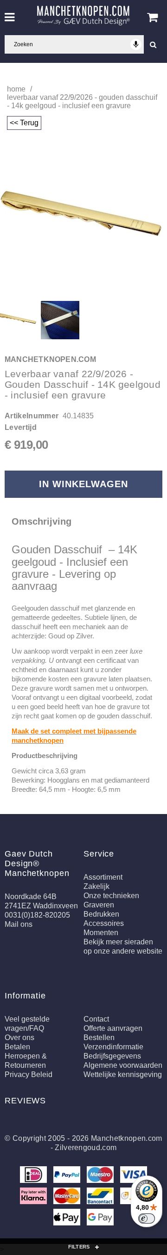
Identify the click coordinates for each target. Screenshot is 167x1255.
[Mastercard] (67, 1197)
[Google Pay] (100, 1219)
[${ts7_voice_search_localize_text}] (135, 44)
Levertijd (21, 427)
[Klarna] (34, 1197)
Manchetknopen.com (126, 1138)
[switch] (146, 1218)
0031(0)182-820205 (37, 915)
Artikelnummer (31, 416)
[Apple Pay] (67, 1219)
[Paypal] (67, 1176)
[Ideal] (34, 1176)
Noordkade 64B (31, 896)
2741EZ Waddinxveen (41, 906)
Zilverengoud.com (85, 1147)
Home (16, 89)
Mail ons (18, 924)
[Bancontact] (101, 1197)
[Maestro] (101, 1176)
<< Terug (24, 123)
